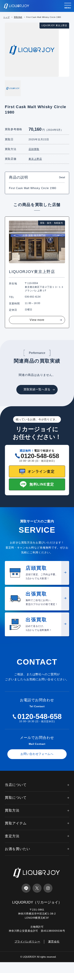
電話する (12, 969)
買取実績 (18, 17)
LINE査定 (37, 969)
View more (37, 319)
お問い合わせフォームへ (36, 753)
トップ (6, 17)
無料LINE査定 (41, 484)
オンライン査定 (41, 471)
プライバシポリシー (27, 941)
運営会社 (54, 941)
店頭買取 (34, 149)
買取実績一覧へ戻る (37, 389)
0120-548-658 (40, 455)
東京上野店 (35, 158)
